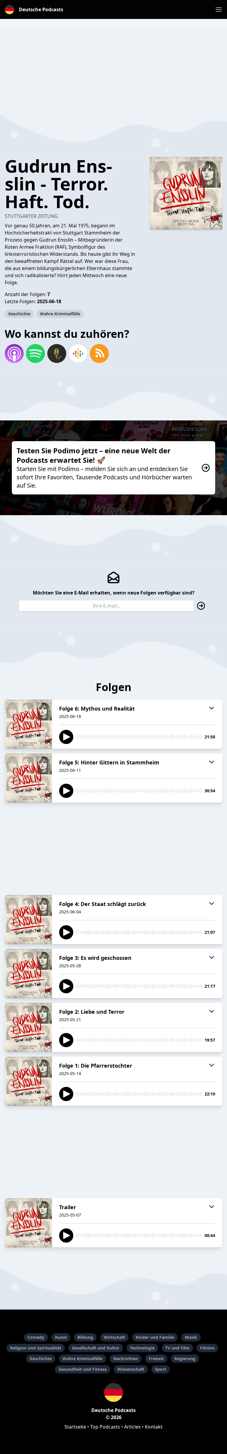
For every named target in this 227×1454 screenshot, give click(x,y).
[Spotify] (35, 353)
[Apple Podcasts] (14, 353)
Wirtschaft (114, 1337)
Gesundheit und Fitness (83, 1369)
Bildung (85, 1337)
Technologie (142, 1348)
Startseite (75, 1427)
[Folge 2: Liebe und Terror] (28, 1027)
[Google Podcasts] (78, 353)
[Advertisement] (113, 69)
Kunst (61, 1337)
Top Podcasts (105, 1427)
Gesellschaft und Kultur (95, 1348)
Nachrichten (125, 1358)
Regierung (184, 1358)
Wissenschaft (130, 1369)
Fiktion (207, 1348)
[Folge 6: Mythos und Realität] (28, 724)
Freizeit (156, 1358)
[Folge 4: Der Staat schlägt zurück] (28, 919)
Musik (191, 1337)
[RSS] (99, 353)
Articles (132, 1427)
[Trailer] (28, 1222)
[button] (218, 9)
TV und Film (177, 1348)
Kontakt (154, 1427)
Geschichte (19, 313)
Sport (160, 1369)
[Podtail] (56, 353)
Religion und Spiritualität (35, 1348)
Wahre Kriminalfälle (60, 313)
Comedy (35, 1337)
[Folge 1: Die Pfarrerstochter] (28, 1081)
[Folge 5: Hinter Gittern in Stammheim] (28, 778)
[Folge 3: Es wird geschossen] (28, 973)
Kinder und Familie (155, 1337)
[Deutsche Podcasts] (113, 1392)
